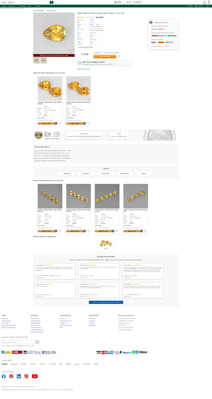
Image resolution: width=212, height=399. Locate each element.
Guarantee (105, 173)
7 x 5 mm (92, 26)
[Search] (51, 2)
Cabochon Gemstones (8, 327)
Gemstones (12, 6)
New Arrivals (22, 6)
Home (4, 6)
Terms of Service (36, 327)
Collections (92, 318)
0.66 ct (92, 24)
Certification (124, 173)
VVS (91, 37)
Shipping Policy (35, 323)
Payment (86, 173)
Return (144, 173)
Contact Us (63, 323)
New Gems (5, 318)
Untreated (93, 39)
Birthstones (5, 323)
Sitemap (91, 323)
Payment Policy (35, 321)
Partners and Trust (66, 325)
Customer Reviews (66, 321)
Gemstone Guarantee (37, 330)
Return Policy (35, 318)
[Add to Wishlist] (119, 56)
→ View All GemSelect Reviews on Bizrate (106, 302)
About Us (63, 318)
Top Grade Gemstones (9, 325)
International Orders (37, 332)
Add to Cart (105, 56)
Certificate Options (84, 47)
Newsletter (92, 325)
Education (38, 6)
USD (207, 6)
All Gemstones (6, 321)
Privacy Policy (35, 325)
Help (30, 6)
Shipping (67, 173)
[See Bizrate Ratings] (99, 17)
